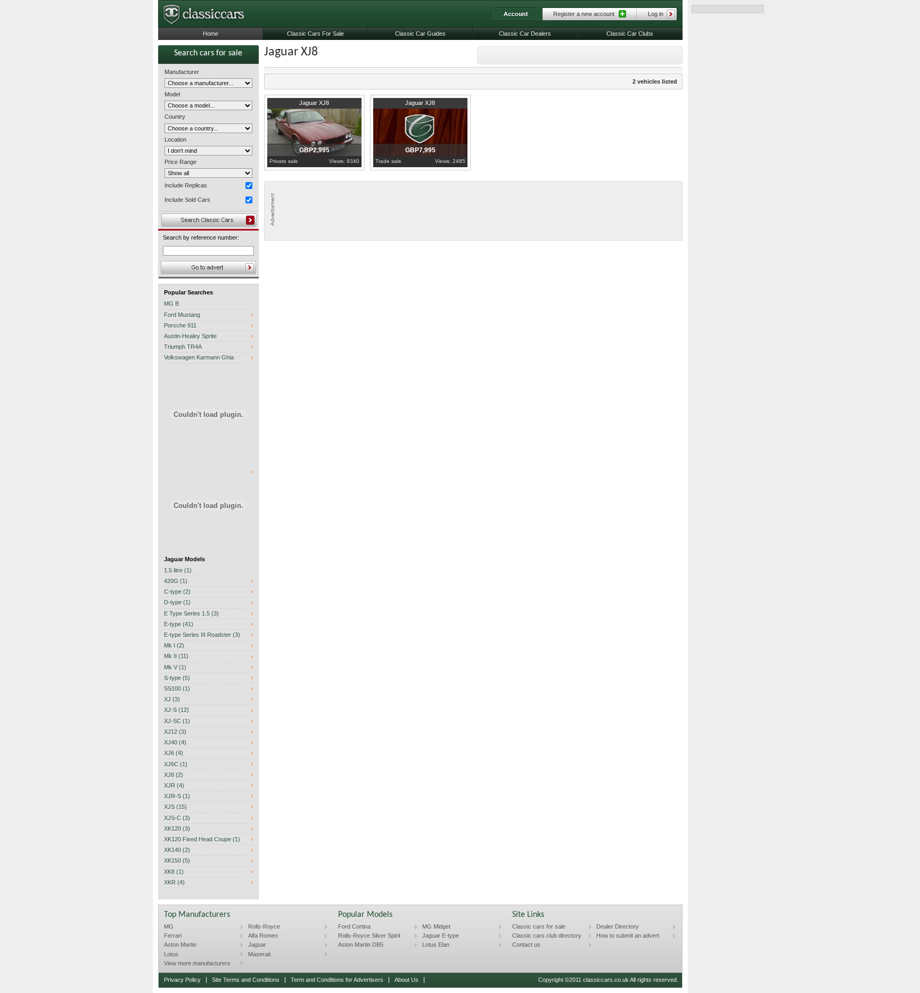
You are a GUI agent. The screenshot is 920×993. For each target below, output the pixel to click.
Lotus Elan (435, 944)
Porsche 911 (180, 326)
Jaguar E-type (440, 935)
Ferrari (173, 935)
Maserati (259, 954)
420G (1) (175, 581)
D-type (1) (177, 602)
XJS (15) (175, 807)
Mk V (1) (175, 667)
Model (172, 94)
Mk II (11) (176, 656)
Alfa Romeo (263, 935)
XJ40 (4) (175, 742)
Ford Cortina (354, 926)
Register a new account (583, 14)
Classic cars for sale (538, 926)
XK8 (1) (174, 872)
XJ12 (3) (175, 732)
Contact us (526, 944)
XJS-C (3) (177, 818)
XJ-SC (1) (177, 721)
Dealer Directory (617, 926)
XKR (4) (174, 882)
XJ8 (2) (173, 775)
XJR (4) (174, 786)
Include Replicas (186, 185)
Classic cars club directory (546, 935)
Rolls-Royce (264, 926)
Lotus (171, 954)
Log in (655, 14)
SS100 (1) (177, 689)
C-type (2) (177, 592)
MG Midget (436, 926)
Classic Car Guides (420, 33)
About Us (406, 979)
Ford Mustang (182, 315)
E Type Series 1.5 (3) (191, 614)
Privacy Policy (182, 979)
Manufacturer (182, 72)
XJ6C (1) (175, 764)
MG (169, 926)
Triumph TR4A (183, 347)
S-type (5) (177, 678)
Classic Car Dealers (525, 33)
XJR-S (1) (177, 796)
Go (208, 267)
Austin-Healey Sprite (190, 336)
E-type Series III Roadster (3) (202, 635)
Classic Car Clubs (629, 33)
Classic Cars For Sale (315, 33)
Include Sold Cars (187, 199)
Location (175, 139)
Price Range (180, 162)
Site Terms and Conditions (246, 979)
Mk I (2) (174, 646)
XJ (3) (172, 699)
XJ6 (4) (173, 753)
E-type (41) (178, 624)
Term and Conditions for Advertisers (337, 979)
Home (210, 33)
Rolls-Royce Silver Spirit (369, 935)
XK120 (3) (177, 829)
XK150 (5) (177, 861)
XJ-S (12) (176, 710)
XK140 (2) (177, 850)
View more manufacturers (197, 963)
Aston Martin (180, 944)
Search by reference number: (201, 238)
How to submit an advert (627, 935)
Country (175, 116)
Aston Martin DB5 (360, 944)
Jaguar (257, 944)
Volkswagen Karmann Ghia (199, 357)
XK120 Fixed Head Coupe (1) (202, 839)
